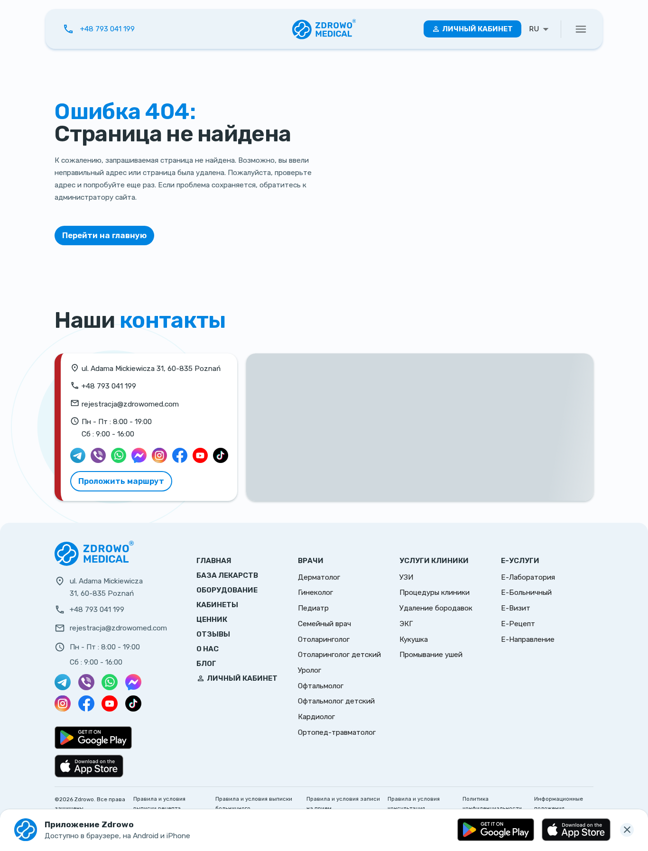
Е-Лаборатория (528, 577)
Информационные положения (558, 804)
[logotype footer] (94, 563)
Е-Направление (528, 639)
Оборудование (227, 590)
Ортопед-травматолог (337, 732)
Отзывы (213, 634)
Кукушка (413, 639)
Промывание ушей (431, 654)
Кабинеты (217, 605)
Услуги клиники (434, 560)
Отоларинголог (324, 639)
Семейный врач (324, 624)
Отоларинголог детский (339, 654)
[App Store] (576, 829)
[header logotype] (324, 29)
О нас (207, 649)
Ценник (211, 619)
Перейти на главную (104, 235)
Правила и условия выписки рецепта (159, 804)
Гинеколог (315, 592)
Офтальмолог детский (336, 701)
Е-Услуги (520, 560)
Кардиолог (316, 716)
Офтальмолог (320, 686)
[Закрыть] (627, 830)
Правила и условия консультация (414, 804)
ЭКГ (406, 624)
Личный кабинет (477, 29)
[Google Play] (495, 829)
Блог (206, 663)
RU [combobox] (534, 29)
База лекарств (227, 575)
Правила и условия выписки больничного (253, 804)
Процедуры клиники (434, 592)
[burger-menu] (580, 29)
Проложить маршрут (121, 481)
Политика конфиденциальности (492, 804)
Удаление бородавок (435, 608)
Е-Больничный (526, 592)
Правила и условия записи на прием (343, 804)
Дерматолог (319, 577)
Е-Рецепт (518, 624)
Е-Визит (515, 608)
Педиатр (313, 608)
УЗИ (406, 577)
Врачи (311, 560)
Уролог (309, 670)
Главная (213, 560)
